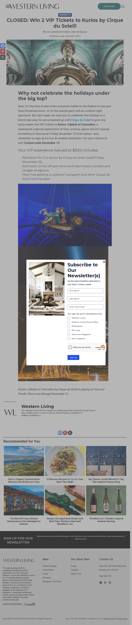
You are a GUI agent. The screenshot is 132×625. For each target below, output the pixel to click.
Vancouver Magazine (81, 334)
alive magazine (78, 338)
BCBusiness (77, 326)
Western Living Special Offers (85, 322)
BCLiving (76, 330)
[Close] (104, 262)
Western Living (78, 318)
